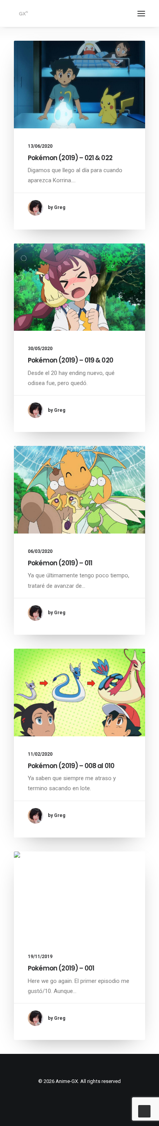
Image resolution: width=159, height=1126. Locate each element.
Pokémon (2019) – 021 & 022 (70, 157)
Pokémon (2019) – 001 (61, 968)
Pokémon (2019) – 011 (60, 563)
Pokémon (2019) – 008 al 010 (71, 765)
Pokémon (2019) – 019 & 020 (70, 360)
